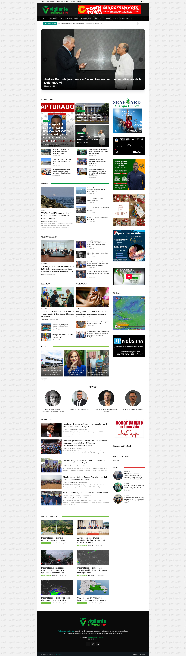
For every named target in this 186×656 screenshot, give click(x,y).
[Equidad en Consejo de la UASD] (133, 398)
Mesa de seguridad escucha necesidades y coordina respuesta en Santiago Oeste (62, 171)
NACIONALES (81, 111)
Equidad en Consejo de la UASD (133, 409)
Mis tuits (116, 460)
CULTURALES (45, 308)
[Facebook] (139, 1)
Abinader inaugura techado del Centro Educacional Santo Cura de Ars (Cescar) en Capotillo (85, 461)
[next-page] (45, 379)
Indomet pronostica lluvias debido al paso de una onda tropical (56, 599)
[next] (142, 23)
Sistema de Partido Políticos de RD (79, 409)
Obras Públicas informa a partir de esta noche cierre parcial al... (62, 161)
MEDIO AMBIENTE (46, 543)
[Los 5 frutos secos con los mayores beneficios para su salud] (81, 324)
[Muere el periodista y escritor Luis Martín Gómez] (81, 254)
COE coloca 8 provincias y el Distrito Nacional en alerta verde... (92, 599)
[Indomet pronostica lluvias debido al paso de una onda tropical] (57, 587)
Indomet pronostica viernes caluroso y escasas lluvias (53, 539)
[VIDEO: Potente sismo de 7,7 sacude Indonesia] (81, 200)
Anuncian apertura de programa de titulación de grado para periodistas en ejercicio (98, 273)
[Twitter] (141, 1)
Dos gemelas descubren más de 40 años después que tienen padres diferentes (92, 312)
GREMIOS (44, 263)
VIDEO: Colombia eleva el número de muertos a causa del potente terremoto (98, 208)
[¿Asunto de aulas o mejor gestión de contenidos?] (106, 398)
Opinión (93, 387)
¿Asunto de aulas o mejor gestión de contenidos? (106, 410)
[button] (142, 18)
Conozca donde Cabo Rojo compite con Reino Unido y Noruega (61, 326)
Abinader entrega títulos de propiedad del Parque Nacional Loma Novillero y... (91, 540)
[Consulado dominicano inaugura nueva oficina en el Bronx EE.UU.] (82, 161)
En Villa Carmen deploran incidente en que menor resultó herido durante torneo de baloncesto (85, 493)
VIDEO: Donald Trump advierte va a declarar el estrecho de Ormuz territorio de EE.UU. (98, 189)
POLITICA (126, 483)
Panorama (47, 100)
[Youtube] (143, 1)
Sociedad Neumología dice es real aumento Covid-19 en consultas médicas (75, 372)
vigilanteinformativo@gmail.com (97, 637)
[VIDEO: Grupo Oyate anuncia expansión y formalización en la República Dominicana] (98, 363)
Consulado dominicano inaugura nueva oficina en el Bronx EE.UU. (97, 161)
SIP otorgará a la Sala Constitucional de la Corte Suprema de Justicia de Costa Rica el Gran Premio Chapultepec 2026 (57, 268)
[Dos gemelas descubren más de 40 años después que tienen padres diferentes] (92, 297)
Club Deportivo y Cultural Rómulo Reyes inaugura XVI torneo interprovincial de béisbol (85, 478)
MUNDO (43, 210)
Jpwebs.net (59, 654)
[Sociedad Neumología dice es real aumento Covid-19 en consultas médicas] (75, 363)
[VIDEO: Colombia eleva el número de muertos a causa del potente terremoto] (81, 209)
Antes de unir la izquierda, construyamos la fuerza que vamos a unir (53, 411)
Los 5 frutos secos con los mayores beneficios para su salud (98, 322)
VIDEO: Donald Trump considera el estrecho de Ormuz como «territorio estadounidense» (82, 23)
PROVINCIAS (97, 368)
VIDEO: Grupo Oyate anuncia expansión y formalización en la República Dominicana (97, 372)
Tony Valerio (44, 319)
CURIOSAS (79, 308)
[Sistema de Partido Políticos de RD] (80, 398)
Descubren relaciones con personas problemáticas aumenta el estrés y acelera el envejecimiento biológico (98, 334)
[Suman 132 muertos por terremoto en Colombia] (81, 219)
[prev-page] (42, 379)
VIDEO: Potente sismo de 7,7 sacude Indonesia (96, 199)
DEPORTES (52, 366)
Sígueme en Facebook (122, 446)
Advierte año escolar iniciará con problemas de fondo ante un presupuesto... (98, 151)
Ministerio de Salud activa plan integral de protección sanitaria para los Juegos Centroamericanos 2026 (52, 371)
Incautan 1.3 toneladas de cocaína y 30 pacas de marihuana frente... (61, 151)
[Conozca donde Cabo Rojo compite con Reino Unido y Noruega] (46, 327)
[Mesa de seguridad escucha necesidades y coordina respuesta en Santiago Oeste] (46, 171)
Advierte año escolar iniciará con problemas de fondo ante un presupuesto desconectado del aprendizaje (134, 488)
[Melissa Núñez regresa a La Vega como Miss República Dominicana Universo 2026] (46, 337)
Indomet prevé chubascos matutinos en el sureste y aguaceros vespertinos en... (53, 570)
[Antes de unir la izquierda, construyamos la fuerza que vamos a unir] (53, 398)
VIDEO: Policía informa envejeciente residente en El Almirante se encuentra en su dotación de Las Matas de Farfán (134, 476)
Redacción (44, 221)
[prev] (138, 23)
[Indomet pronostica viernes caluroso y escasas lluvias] (57, 527)
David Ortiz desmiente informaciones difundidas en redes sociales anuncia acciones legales (85, 425)
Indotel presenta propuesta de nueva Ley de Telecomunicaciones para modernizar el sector (97, 263)
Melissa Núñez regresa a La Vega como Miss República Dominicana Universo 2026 (63, 335)
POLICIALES (46, 120)
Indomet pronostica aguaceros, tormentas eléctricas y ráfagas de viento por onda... (92, 570)
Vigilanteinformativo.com (66, 631)
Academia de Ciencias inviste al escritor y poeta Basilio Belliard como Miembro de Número (57, 313)
